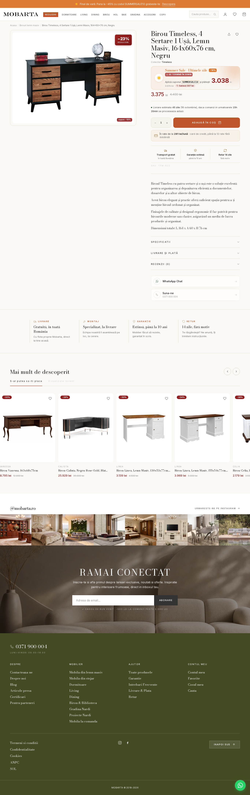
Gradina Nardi (79, 709)
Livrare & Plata (140, 690)
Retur (133, 696)
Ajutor (134, 664)
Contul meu (197, 664)
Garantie (135, 678)
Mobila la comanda (83, 721)
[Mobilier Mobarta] (15, 529)
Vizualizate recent (61, 381)
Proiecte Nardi (80, 715)
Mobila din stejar (81, 678)
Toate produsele (140, 672)
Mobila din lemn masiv (86, 672)
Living (84, 14)
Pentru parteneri (22, 702)
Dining (95, 14)
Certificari (17, 696)
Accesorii (150, 14)
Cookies (16, 756)
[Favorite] (235, 14)
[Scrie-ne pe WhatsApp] (240, 785)
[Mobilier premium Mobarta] (140, 529)
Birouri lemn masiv (29, 25)
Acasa (13, 25)
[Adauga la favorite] (237, 34)
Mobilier (76, 664)
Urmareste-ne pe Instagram (215, 508)
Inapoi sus (222, 744)
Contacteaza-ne (21, 672)
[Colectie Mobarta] (172, 529)
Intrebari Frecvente (143, 684)
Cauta (192, 690)
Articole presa (20, 690)
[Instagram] (120, 743)
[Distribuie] (229, 34)
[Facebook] (128, 743)
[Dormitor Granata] (109, 529)
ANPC (14, 762)
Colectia (161, 62)
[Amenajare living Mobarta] (47, 529)
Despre (15, 664)
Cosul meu (195, 684)
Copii (163, 14)
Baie (124, 14)
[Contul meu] (225, 14)
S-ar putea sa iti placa (26, 381)
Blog (13, 684)
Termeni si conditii (24, 743)
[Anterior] (227, 371)
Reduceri (50, 14)
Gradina (135, 14)
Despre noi (18, 678)
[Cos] (244, 14)
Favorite (194, 678)
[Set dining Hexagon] (203, 529)
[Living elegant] (78, 529)
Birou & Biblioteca (83, 702)
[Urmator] (236, 371)
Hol (115, 14)
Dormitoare (69, 14)
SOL (13, 768)
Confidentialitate (22, 749)
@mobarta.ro (23, 508)
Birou (106, 14)
